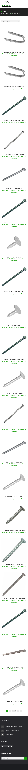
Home (2, 13)
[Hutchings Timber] (6, 4)
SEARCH (25, 758)
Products (8, 13)
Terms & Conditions (18, 768)
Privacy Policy (8, 768)
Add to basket (14, 49)
